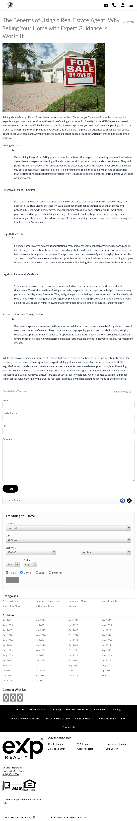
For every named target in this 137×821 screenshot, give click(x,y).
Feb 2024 (73, 645)
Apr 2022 (106, 670)
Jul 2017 (40, 680)
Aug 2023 (8, 655)
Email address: (10, 413)
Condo (27, 572)
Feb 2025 (73, 630)
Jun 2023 (73, 655)
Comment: (8, 439)
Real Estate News (12, 605)
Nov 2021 (107, 675)
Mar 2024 (40, 645)
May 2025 (107, 625)
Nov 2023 (41, 650)
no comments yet (122, 391)
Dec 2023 (8, 650)
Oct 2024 (73, 635)
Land (41, 572)
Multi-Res (57, 572)
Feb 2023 (73, 660)
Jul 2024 (40, 640)
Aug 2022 (107, 665)
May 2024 (107, 640)
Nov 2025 (73, 620)
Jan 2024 (106, 645)
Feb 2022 (40, 675)
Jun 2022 (40, 670)
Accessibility (59, 817)
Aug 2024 (8, 640)
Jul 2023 (40, 655)
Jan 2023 (106, 660)
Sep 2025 (106, 620)
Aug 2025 (8, 625)
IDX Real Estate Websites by (17, 817)
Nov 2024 (41, 635)
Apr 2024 (7, 645)
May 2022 (73, 670)
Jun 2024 (73, 640)
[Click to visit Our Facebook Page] (6, 699)
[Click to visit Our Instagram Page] (13, 699)
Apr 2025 (7, 630)
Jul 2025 (40, 625)
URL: (5, 426)
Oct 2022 (41, 665)
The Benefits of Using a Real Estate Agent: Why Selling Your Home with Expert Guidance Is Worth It (61, 28)
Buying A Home (11, 600)
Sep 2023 (106, 650)
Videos (72, 605)
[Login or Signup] (123, 5)
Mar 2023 (40, 660)
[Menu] (131, 5)
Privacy (84, 817)
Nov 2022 (8, 665)
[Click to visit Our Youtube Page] (20, 699)
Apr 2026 (7, 620)
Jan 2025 (106, 630)
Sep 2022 (73, 665)
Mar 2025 (40, 630)
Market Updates (110, 600)
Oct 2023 (73, 650)
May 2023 (107, 655)
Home (13, 572)
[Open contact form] (106, 5)
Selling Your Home (19, 391)
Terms (73, 817)
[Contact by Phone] (114, 5)
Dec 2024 (8, 635)
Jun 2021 (7, 680)
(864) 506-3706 (11, 774)
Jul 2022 (7, 670)
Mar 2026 (40, 620)
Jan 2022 (73, 675)
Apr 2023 (7, 660)
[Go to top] (128, 799)
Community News (77, 600)
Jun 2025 (73, 625)
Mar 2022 (7, 675)
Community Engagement (48, 600)
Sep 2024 (106, 635)
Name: (6, 400)
